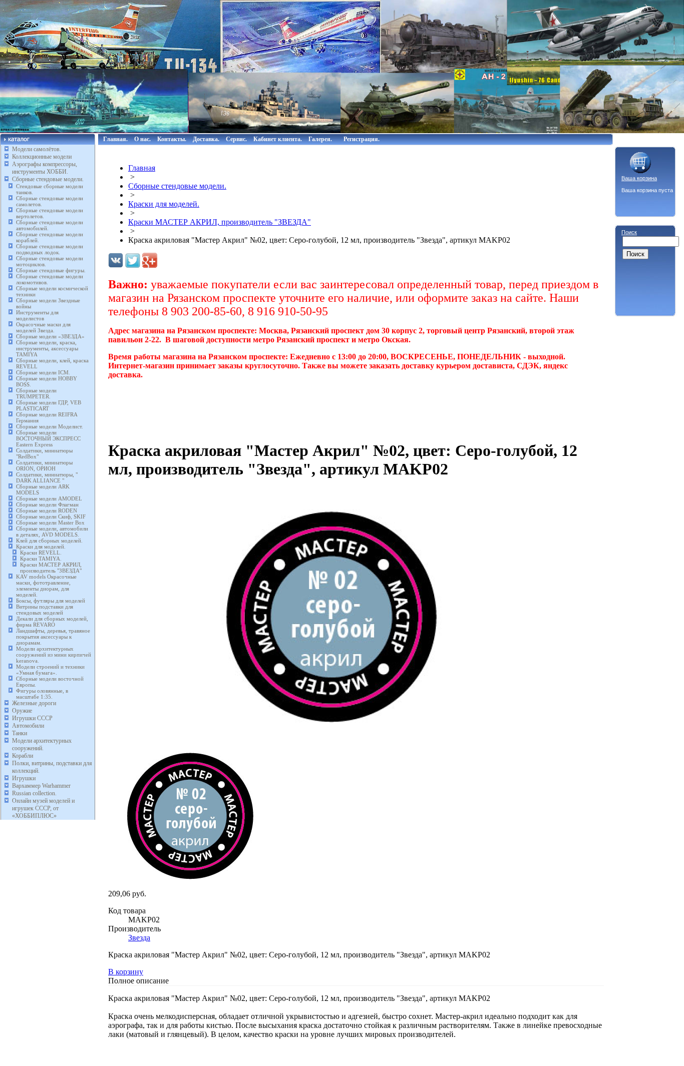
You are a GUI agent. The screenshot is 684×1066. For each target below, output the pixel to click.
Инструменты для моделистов (37, 315)
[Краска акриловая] (328, 736)
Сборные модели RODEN (46, 510)
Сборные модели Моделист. (49, 426)
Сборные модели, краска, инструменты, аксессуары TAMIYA (47, 348)
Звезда (139, 937)
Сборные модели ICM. (43, 372)
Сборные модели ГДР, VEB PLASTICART (48, 405)
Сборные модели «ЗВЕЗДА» (50, 336)
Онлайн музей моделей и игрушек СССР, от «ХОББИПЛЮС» (43, 808)
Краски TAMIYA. (41, 559)
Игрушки (24, 778)
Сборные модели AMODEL (49, 498)
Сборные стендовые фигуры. (51, 270)
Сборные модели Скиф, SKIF (51, 516)
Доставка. (206, 139)
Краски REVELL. (41, 553)
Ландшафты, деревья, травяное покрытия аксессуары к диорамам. (53, 637)
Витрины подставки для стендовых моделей (44, 610)
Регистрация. (362, 139)
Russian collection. (34, 793)
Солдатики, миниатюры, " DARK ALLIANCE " (47, 477)
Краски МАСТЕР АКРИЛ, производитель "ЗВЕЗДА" (51, 568)
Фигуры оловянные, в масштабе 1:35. (42, 694)
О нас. (142, 139)
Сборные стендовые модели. (48, 179)
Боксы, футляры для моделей (50, 601)
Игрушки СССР (32, 718)
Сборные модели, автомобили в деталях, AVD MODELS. (52, 531)
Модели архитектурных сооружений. (42, 744)
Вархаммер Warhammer (41, 785)
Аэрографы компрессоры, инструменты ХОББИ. (44, 168)
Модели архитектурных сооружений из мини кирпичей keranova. (53, 655)
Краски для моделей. (41, 547)
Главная (141, 168)
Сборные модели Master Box (50, 522)
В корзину (125, 971)
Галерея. (320, 139)
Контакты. (171, 139)
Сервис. (236, 139)
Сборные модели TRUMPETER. (36, 393)
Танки (19, 733)
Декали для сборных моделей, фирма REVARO (52, 622)
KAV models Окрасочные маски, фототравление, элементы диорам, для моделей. (46, 586)
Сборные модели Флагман (47, 504)
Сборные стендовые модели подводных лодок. (49, 249)
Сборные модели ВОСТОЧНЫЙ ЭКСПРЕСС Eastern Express (48, 438)
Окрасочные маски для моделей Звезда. (43, 327)
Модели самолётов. (36, 149)
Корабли (22, 755)
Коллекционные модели (42, 156)
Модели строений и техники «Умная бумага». (50, 670)
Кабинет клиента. (277, 139)
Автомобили (28, 725)
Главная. (115, 139)
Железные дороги (34, 703)
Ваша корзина (639, 178)
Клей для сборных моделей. (49, 541)
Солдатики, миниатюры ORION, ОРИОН (44, 465)
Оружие (22, 710)
